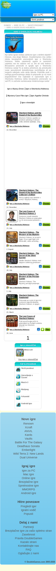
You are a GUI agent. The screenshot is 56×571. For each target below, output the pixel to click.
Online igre (28, 478)
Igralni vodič (28, 510)
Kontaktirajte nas (28, 545)
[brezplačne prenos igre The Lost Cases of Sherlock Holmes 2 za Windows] (12, 210)
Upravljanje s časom (27, 376)
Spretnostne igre (28, 485)
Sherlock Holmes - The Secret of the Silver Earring (29, 255)
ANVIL (28, 431)
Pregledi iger (28, 506)
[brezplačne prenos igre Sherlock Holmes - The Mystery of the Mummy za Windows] (12, 230)
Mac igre (28, 474)
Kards (28, 434)
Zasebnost (28, 534)
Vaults (28, 438)
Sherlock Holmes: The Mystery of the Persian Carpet (29, 276)
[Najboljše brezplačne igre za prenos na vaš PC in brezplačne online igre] (6, 5)
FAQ (28, 549)
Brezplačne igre (28, 481)
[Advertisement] (28, 160)
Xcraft (28, 427)
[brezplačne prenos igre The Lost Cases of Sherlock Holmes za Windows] (12, 314)
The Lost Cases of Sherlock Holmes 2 (27, 212)
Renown (28, 423)
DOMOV (7, 25)
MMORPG (28, 489)
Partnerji (28, 527)
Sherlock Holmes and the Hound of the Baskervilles (30, 114)
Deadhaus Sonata (28, 446)
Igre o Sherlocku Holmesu (19, 126)
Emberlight (28, 449)
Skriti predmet (27, 368)
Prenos (46, 126)
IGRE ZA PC (19, 25)
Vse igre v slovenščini (28, 359)
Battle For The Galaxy (28, 442)
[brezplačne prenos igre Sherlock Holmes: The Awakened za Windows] (12, 293)
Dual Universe (28, 457)
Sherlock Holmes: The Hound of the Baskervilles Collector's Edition (30, 192)
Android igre (26, 403)
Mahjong (25, 389)
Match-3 (24, 382)
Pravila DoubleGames (28, 538)
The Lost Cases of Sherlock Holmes (27, 317)
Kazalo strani (28, 542)
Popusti (28, 513)
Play (48, 329)
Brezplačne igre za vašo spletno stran (28, 530)
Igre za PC (28, 470)
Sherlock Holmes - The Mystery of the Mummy (29, 233)
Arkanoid (25, 396)
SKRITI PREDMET (35, 25)
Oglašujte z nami (28, 553)
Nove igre (28, 419)
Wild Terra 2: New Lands (28, 453)
